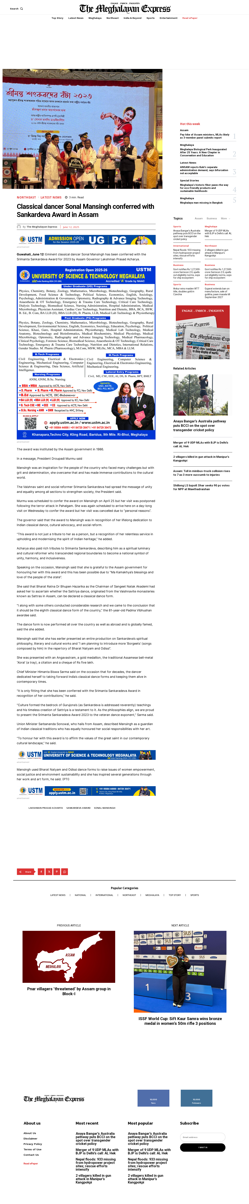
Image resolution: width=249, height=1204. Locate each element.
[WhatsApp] (64, 871)
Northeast (26, 197)
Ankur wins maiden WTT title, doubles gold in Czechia (186, 291)
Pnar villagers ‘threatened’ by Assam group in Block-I (69, 991)
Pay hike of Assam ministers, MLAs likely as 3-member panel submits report (204, 136)
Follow (196, 1091)
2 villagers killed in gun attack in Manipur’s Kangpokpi (216, 253)
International (181, 246)
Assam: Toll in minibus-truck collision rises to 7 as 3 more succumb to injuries (201, 472)
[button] (17, 8)
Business (212, 218)
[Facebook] (41, 871)
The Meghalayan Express (42, 226)
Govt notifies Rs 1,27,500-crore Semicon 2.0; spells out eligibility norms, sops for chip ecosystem (186, 273)
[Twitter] (49, 871)
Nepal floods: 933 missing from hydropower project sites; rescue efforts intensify (186, 254)
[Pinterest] (56, 871)
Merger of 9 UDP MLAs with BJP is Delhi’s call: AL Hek (218, 233)
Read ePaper (31, 1163)
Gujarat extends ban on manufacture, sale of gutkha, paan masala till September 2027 (217, 292)
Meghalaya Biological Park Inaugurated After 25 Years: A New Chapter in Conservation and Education (203, 152)
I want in (202, 1147)
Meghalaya (187, 145)
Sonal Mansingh (105, 807)
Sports (177, 226)
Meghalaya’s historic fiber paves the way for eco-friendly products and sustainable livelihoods (204, 188)
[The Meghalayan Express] (20, 227)
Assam (184, 130)
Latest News (51, 197)
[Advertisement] (124, 45)
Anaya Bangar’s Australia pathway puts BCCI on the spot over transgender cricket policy (187, 234)
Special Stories (189, 180)
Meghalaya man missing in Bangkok (201, 202)
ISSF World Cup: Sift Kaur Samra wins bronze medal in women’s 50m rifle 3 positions (180, 1021)
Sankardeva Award (78, 807)
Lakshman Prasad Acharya (46, 807)
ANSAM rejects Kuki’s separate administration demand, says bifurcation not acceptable (204, 170)
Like (153, 1091)
